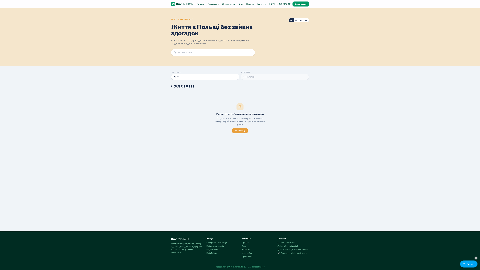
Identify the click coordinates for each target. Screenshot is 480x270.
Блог (241, 4)
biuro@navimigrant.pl (289, 246)
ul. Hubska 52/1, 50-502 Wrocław (294, 249)
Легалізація (213, 4)
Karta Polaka (211, 253)
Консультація (300, 4)
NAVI (183, 4)
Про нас (250, 4)
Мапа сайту (247, 253)
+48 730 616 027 (283, 4)
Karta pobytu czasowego (216, 243)
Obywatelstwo (212, 249)
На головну (240, 131)
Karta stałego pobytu (215, 246)
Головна (200, 4)
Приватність (247, 257)
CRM (273, 4)
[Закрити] (476, 258)
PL (296, 20)
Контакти (261, 4)
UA (291, 20)
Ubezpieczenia (228, 4)
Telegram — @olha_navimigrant (294, 253)
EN (301, 20)
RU (306, 20)
